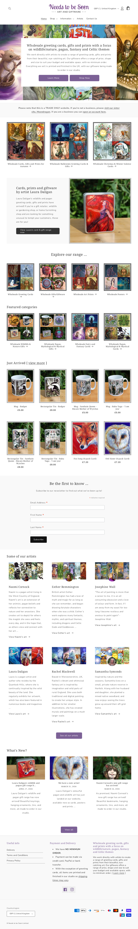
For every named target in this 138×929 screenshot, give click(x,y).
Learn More (53, 78)
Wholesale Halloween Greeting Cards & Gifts (69, 165)
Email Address (39, 503)
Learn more (118, 873)
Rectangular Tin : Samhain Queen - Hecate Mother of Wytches (20, 461)
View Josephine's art (106, 625)
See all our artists (69, 735)
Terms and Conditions (17, 855)
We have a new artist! (69, 783)
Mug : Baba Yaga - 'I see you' (117, 407)
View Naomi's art (18, 636)
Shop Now (84, 78)
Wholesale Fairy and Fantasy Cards (85, 345)
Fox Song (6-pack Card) (85, 458)
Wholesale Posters (116, 294)
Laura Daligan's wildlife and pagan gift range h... (26, 784)
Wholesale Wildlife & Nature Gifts (20, 345)
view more (36, 363)
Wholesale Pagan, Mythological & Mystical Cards (117, 346)
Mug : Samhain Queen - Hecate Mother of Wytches (85, 407)
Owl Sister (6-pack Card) (118, 458)
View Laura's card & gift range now (35, 231)
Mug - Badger (20, 406)
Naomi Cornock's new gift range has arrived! (112, 784)
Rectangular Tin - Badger (53, 406)
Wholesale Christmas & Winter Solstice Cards (112, 165)
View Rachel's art (61, 721)
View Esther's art (61, 633)
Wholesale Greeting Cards (20, 294)
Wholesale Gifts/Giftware (53, 294)
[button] (10, 8)
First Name (37, 515)
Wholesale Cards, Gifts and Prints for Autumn (26, 165)
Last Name (37, 527)
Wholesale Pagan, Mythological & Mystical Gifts (53, 346)
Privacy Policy (13, 860)
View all (69, 829)
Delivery (11, 850)
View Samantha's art (106, 713)
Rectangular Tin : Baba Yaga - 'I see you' (53, 459)
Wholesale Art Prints (83, 294)
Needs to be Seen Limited (18, 923)
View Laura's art (17, 713)
